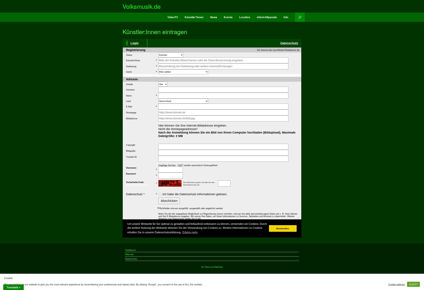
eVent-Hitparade (267, 17)
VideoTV (172, 17)
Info (286, 17)
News (213, 17)
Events (228, 17)
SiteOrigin (218, 267)
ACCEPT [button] (413, 284)
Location (244, 17)
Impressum (130, 249)
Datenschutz (131, 258)
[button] (300, 17)
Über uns (129, 254)
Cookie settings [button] (396, 284)
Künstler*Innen (194, 17)
